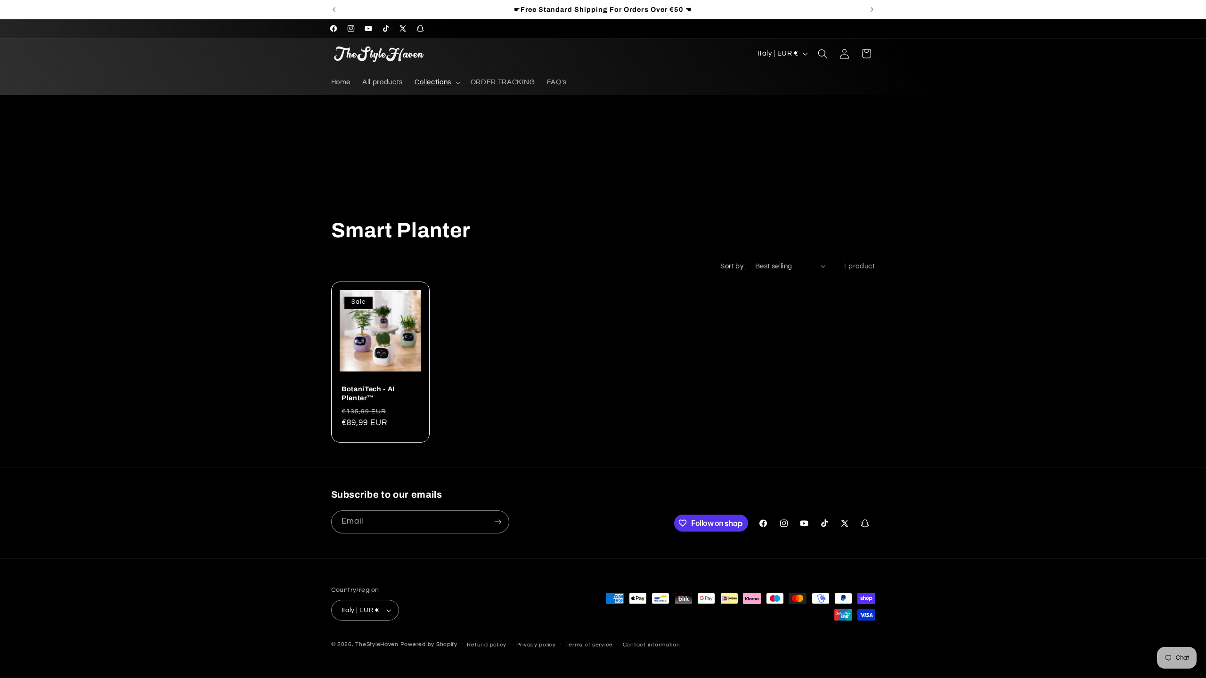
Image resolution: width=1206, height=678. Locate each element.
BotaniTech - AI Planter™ (368, 394)
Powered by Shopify (428, 644)
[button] (436, 83)
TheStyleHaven (377, 644)
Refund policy (486, 644)
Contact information (651, 644)
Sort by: (732, 266)
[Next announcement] (872, 9)
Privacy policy (536, 644)
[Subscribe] (497, 521)
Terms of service (589, 644)
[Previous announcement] (334, 9)
